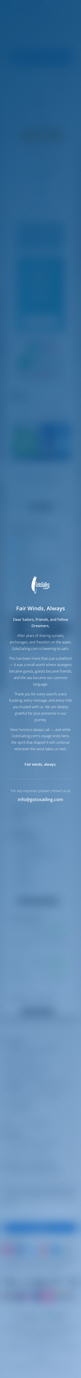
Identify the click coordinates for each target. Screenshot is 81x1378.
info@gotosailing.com (40, 799)
